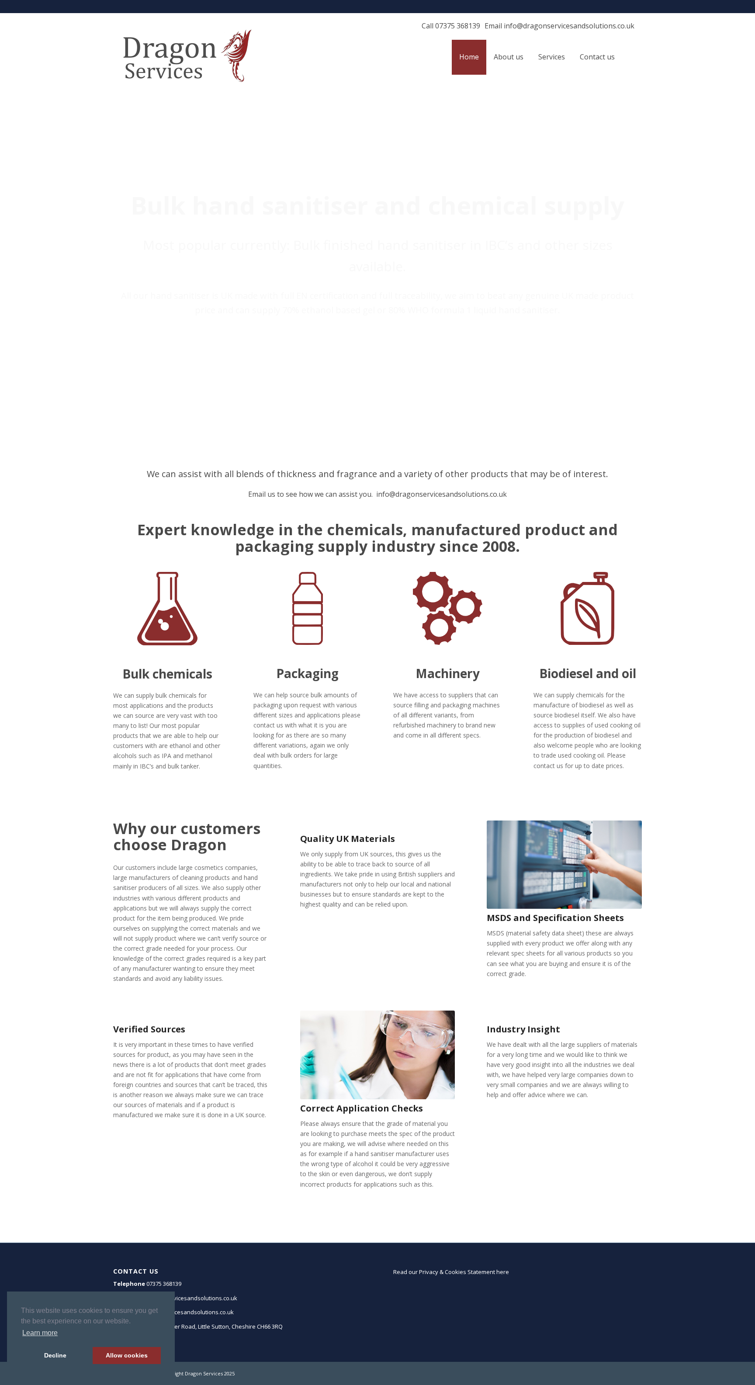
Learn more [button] (40, 1333)
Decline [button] (55, 1355)
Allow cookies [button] (127, 1355)
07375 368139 (457, 26)
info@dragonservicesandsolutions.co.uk (569, 26)
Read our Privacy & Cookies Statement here (451, 1272)
